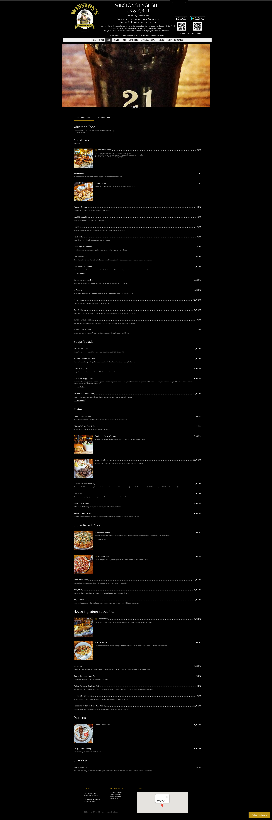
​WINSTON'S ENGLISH (137, 5)
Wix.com (115, 812)
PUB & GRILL (137, 11)
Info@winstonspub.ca (93, 800)
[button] (136, 75)
